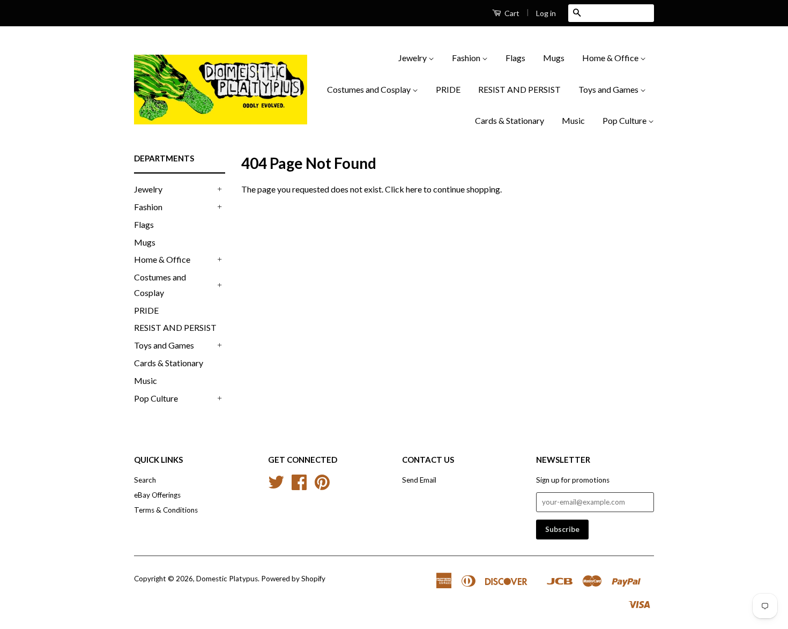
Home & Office (611, 58)
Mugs (553, 58)
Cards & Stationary (509, 120)
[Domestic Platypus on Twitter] (276, 486)
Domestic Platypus (227, 578)
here (414, 189)
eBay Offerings (157, 495)
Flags (515, 58)
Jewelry (413, 58)
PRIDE (448, 89)
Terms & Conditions (166, 510)
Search (145, 480)
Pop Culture (625, 120)
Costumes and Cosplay (369, 89)
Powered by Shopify (293, 578)
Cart (511, 13)
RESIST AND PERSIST (519, 89)
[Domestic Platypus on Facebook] (299, 486)
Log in (546, 13)
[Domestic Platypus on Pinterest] (322, 486)
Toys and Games (609, 89)
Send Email (419, 480)
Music (573, 120)
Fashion (467, 58)
